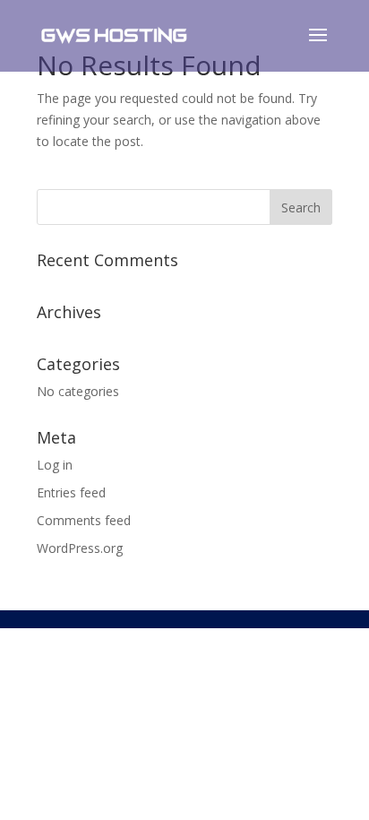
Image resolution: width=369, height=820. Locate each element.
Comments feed (84, 520)
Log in (55, 464)
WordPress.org (80, 548)
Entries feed (71, 492)
